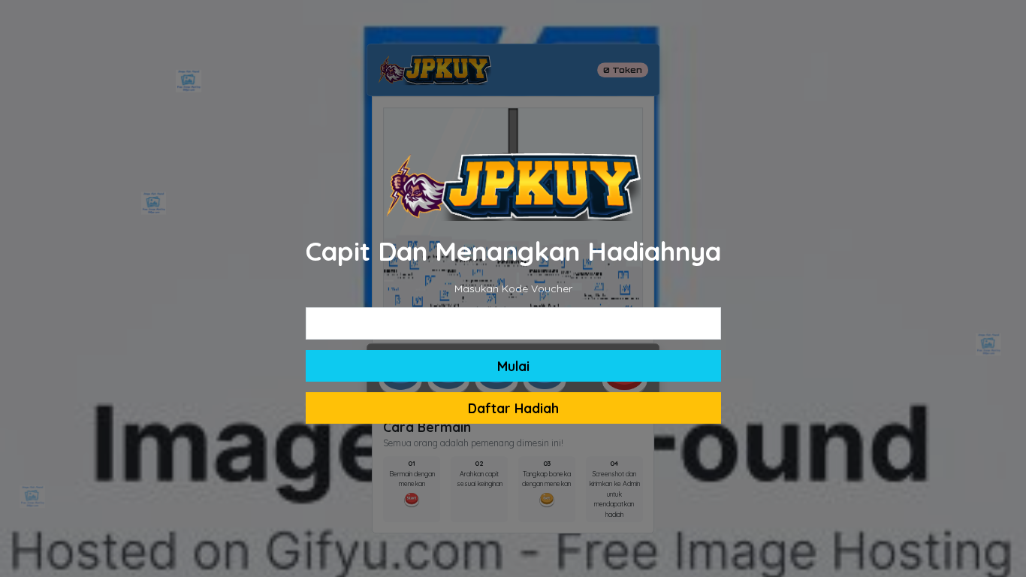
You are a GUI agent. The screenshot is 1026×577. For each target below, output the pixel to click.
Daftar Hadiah (513, 408)
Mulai (513, 366)
